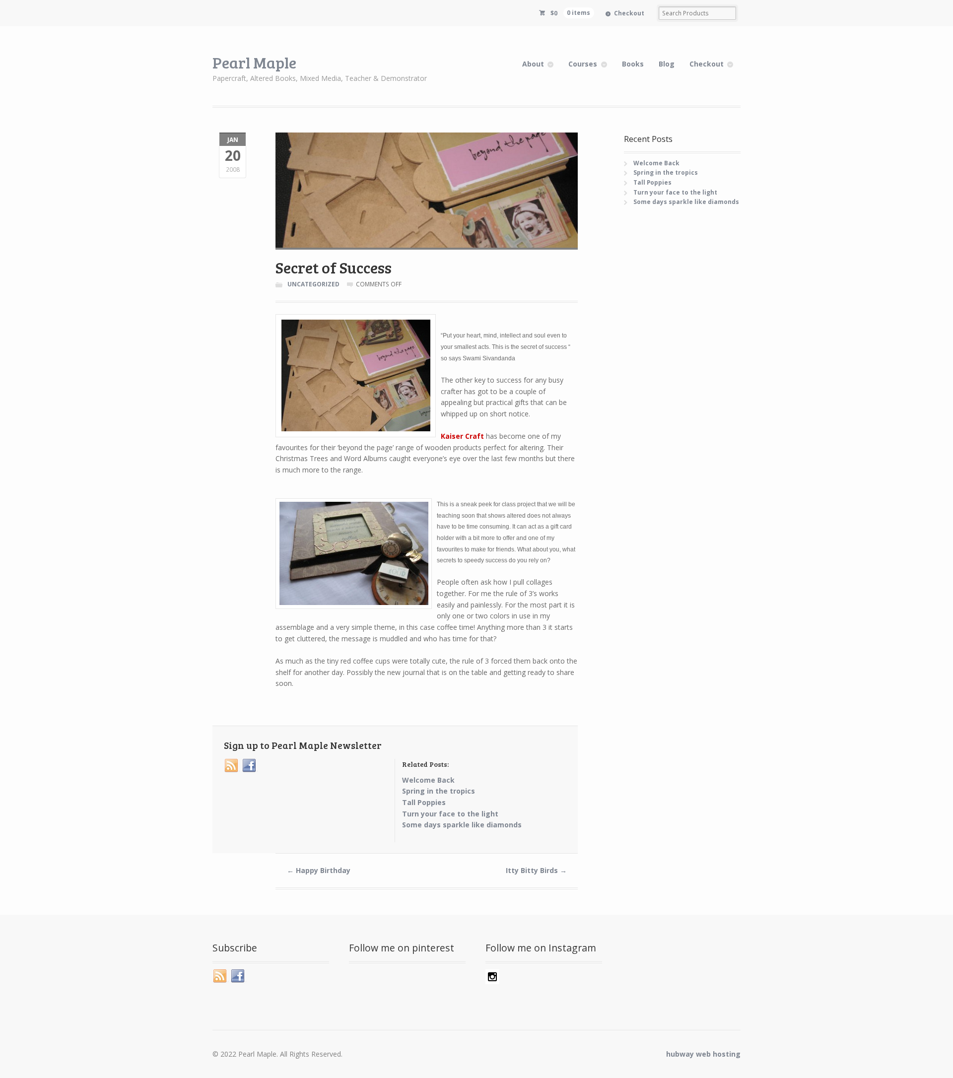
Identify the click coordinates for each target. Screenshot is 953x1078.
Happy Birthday (318, 870)
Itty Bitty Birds (536, 870)
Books (633, 63)
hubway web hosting (703, 1054)
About (533, 63)
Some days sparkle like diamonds (686, 202)
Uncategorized (313, 284)
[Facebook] (250, 766)
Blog (667, 63)
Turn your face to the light (675, 192)
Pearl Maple (254, 62)
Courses (582, 63)
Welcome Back (656, 163)
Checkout (629, 13)
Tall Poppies (652, 182)
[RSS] (232, 766)
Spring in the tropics (665, 172)
